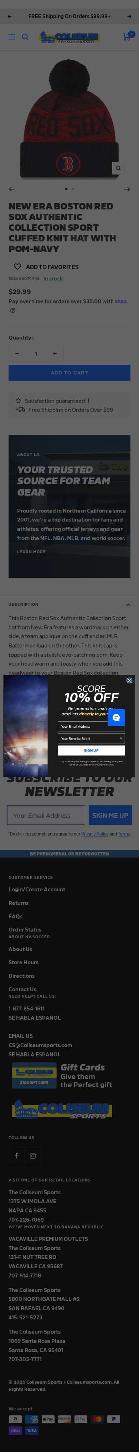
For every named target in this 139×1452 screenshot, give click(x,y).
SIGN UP (91, 750)
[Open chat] (116, 717)
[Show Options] (121, 738)
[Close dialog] (129, 680)
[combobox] (90, 738)
